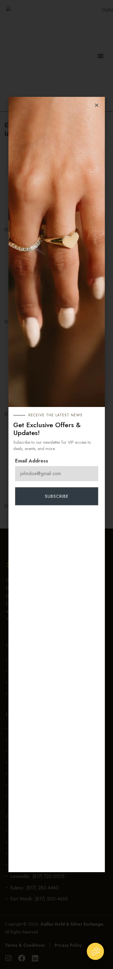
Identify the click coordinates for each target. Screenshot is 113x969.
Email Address (31, 460)
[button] (96, 105)
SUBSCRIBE (56, 496)
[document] (56, 484)
